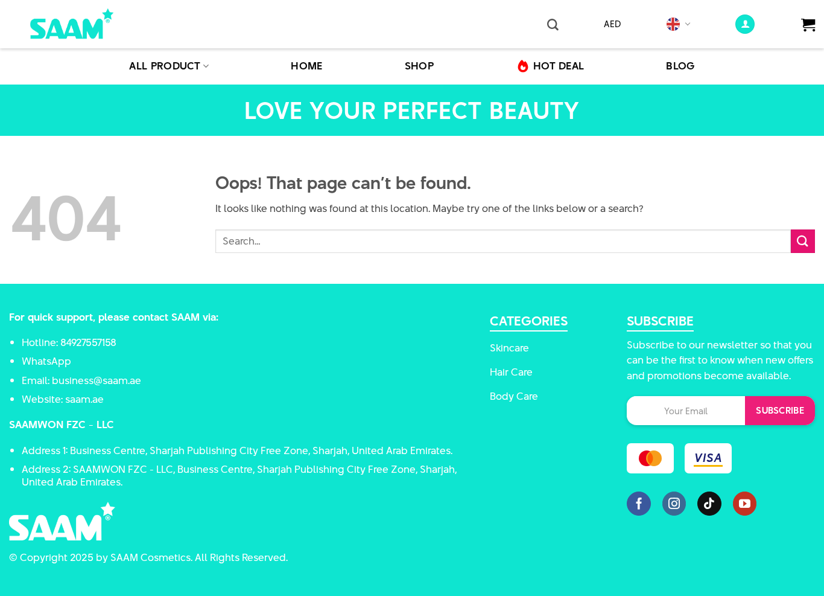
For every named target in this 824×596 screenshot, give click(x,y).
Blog (680, 66)
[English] (674, 24)
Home (306, 66)
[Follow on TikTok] (709, 504)
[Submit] (803, 241)
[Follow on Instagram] (674, 504)
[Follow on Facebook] (639, 504)
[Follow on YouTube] (745, 504)
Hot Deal (559, 66)
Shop (419, 66)
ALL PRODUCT (165, 66)
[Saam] (87, 24)
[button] (553, 24)
